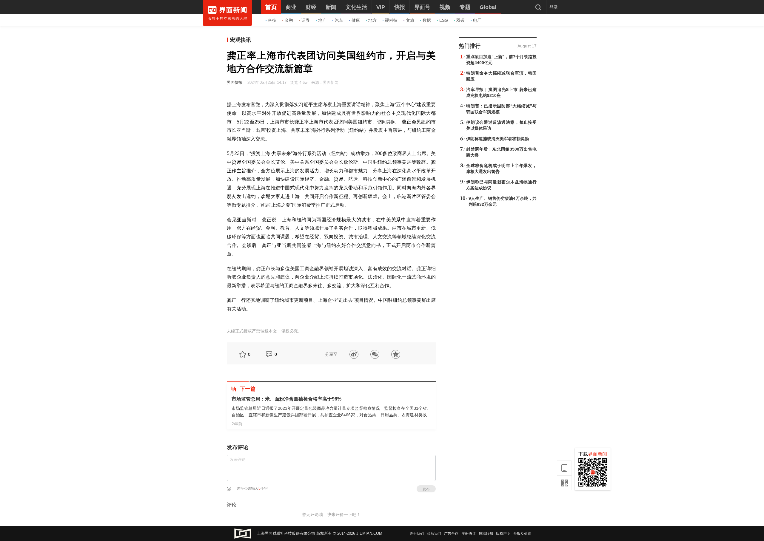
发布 (426, 489)
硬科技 (391, 20)
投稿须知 (486, 533)
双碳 (460, 20)
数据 (427, 20)
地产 (322, 20)
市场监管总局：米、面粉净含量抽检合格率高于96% (286, 398)
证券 (305, 20)
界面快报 (234, 82)
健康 (356, 20)
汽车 (339, 20)
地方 (372, 20)
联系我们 (434, 533)
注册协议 (468, 533)
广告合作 (451, 533)
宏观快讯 (240, 40)
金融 (289, 20)
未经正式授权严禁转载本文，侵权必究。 (264, 331)
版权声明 (503, 533)
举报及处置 (522, 533)
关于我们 (416, 533)
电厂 (477, 20)
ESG (443, 20)
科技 (272, 20)
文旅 (410, 20)
